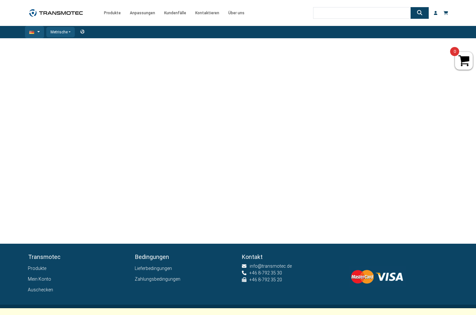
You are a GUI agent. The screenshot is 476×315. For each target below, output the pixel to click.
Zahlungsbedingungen (157, 279)
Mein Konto (39, 279)
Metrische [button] (59, 32)
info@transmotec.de (271, 266)
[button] (34, 32)
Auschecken (40, 289)
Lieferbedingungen (153, 268)
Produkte (37, 268)
